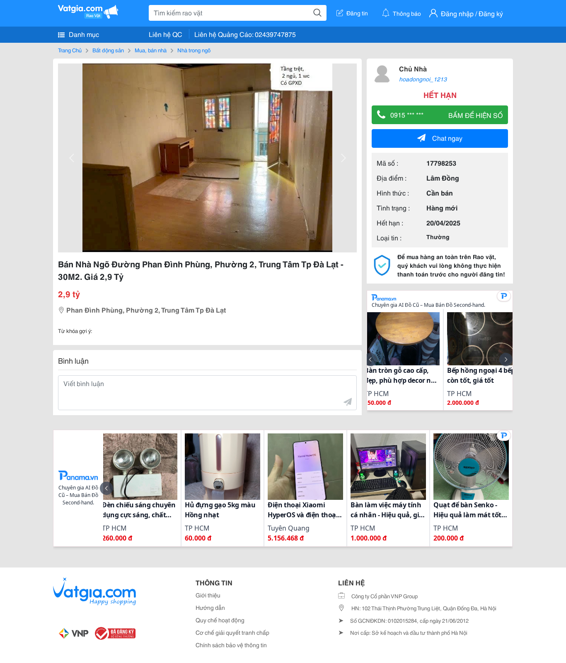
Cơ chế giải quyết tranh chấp (232, 632)
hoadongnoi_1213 (423, 79)
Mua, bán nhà (151, 50)
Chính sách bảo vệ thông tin (231, 645)
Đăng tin (357, 13)
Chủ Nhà (413, 68)
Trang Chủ (70, 50)
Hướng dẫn (210, 607)
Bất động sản (108, 50)
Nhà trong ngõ (193, 50)
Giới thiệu (208, 595)
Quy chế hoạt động (220, 620)
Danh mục (83, 34)
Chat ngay (447, 137)
